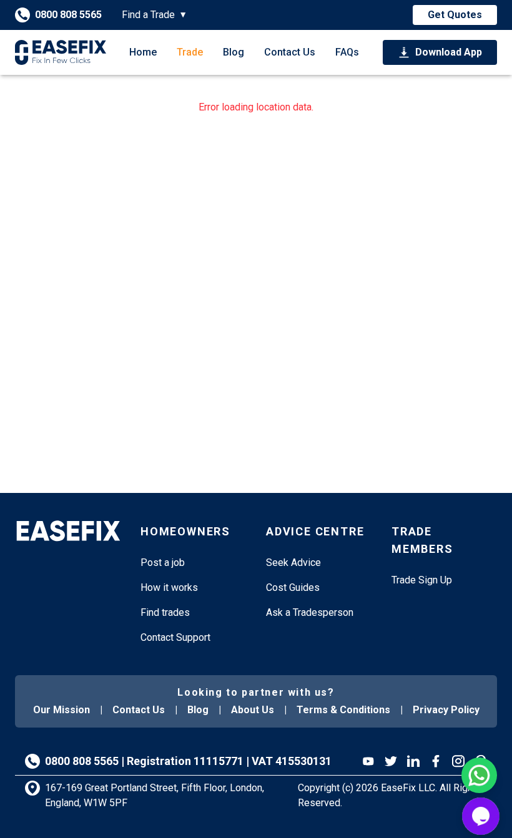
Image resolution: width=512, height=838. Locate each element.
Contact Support (175, 637)
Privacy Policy (446, 710)
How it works (169, 587)
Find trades (165, 612)
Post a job (162, 562)
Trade (190, 52)
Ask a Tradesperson (309, 612)
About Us (252, 710)
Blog (233, 52)
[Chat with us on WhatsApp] (479, 775)
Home (143, 52)
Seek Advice (293, 562)
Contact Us (289, 52)
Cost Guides (293, 587)
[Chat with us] (481, 816)
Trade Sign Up (421, 580)
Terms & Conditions (343, 710)
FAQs (347, 52)
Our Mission (61, 710)
